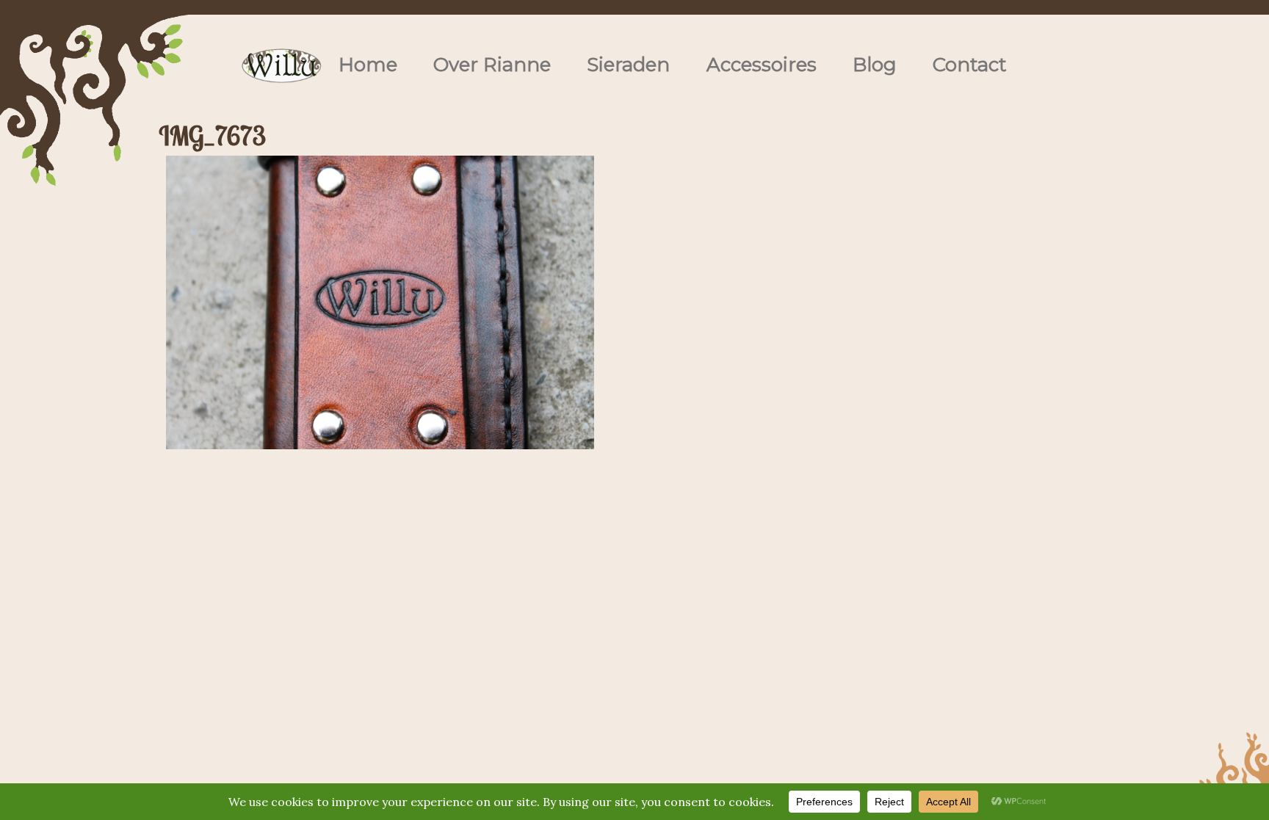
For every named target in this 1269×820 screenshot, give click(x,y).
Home (368, 64)
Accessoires (761, 64)
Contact (970, 64)
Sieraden (628, 64)
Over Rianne (492, 64)
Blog (875, 64)
